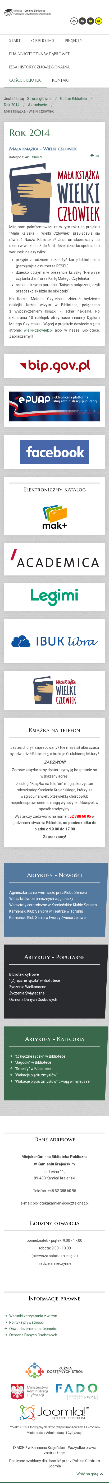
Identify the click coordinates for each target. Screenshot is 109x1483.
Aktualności (33, 157)
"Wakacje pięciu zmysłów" (36, 1075)
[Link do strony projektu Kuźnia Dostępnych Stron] (54, 1370)
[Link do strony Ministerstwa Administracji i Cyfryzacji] (29, 1391)
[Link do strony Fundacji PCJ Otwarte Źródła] (54, 1412)
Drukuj (92, 156)
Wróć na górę (87, 1474)
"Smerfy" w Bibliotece (33, 1069)
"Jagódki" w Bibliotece (33, 1062)
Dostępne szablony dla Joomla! (35, 1461)
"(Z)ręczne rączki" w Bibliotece (40, 1056)
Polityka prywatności (26, 1322)
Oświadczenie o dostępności (33, 1329)
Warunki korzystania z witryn (33, 1316)
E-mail (98, 156)
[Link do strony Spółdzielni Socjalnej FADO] (76, 1391)
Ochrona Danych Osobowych (33, 1335)
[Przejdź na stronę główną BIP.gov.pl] (54, 366)
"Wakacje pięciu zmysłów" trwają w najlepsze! (52, 1081)
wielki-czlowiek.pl (38, 330)
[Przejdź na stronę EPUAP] (54, 406)
